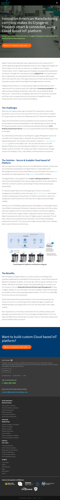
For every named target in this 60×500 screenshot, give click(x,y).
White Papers (5, 471)
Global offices (17, 375)
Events (3, 473)
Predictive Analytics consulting (10, 408)
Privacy (34, 498)
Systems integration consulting (10, 435)
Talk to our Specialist (16, 45)
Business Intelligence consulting (10, 424)
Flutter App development (8, 414)
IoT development (42, 193)
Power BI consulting (7, 426)
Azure (56, 171)
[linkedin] (11, 360)
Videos (3, 464)
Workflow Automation (7, 431)
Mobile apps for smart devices (10, 450)
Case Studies (5, 462)
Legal (39, 498)
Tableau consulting (7, 429)
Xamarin (32, 174)
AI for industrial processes (9, 456)
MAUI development (7, 412)
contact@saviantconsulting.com (15, 392)
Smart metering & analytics (9, 448)
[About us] (6, 370)
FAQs (24, 375)
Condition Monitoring (7, 445)
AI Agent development (8, 410)
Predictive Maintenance (8, 452)
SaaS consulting (6, 433)
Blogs (3, 469)
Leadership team (6, 375)
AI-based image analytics (8, 454)
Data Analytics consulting (8, 405)
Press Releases (6, 467)
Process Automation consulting (10, 437)
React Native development (9, 416)
